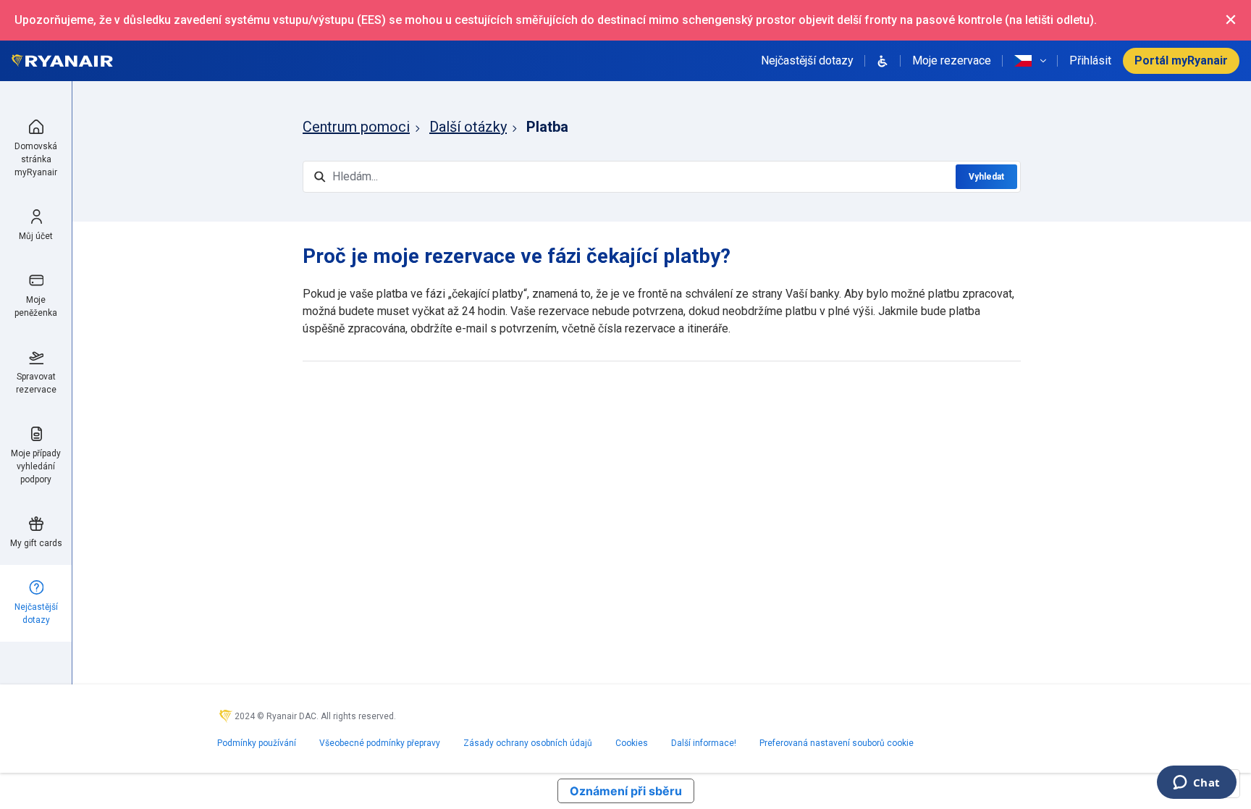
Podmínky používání (256, 743)
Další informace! (703, 743)
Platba (547, 126)
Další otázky (468, 126)
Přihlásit (1090, 60)
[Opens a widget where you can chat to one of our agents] (1196, 784)
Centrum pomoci (356, 126)
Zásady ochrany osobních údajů (527, 743)
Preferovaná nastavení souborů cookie (836, 743)
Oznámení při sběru (626, 791)
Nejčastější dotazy (807, 60)
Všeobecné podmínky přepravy (379, 743)
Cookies (631, 743)
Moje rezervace (951, 60)
